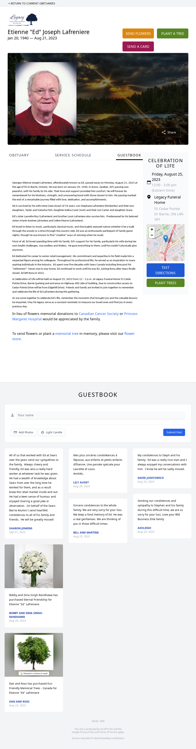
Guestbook (129, 155)
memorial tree (66, 333)
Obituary (19, 155)
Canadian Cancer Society (99, 313)
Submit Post (174, 432)
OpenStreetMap (102, 738)
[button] (165, 239)
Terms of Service (108, 732)
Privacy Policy (87, 732)
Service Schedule (73, 155)
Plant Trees (165, 283)
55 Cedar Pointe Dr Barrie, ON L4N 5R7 (168, 214)
